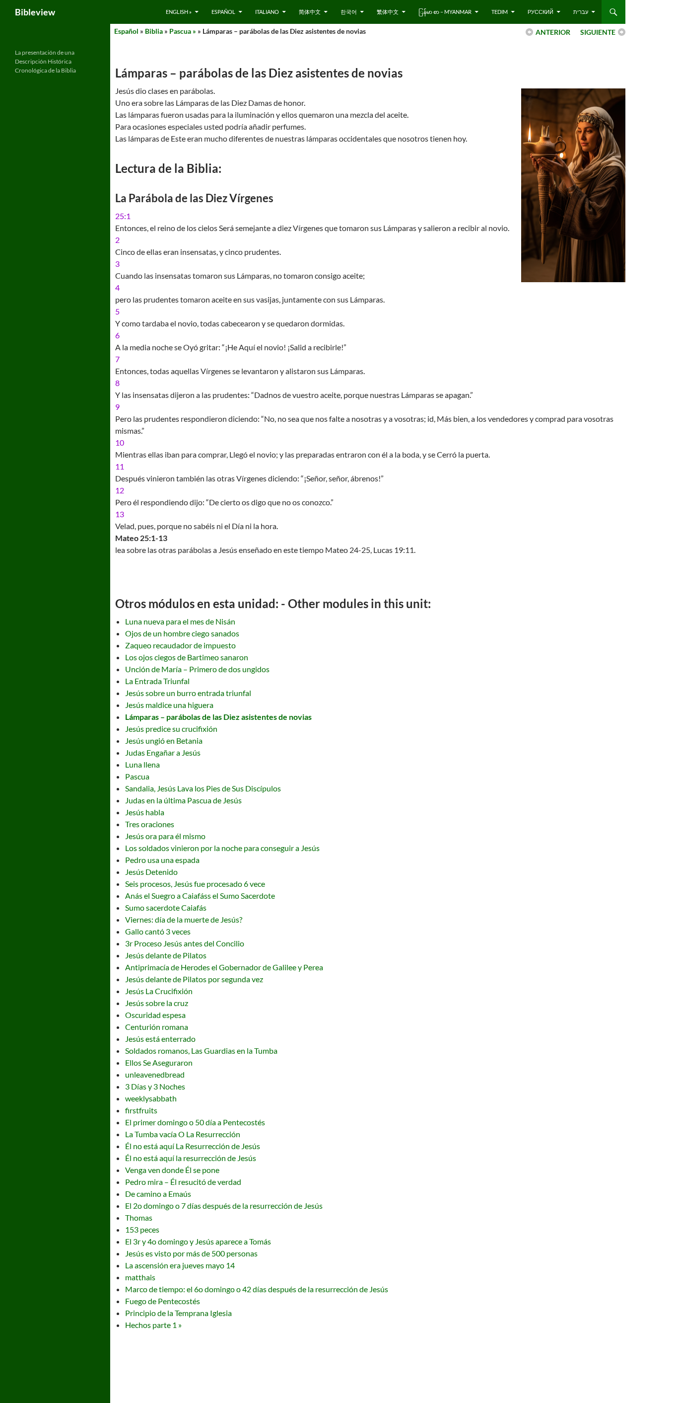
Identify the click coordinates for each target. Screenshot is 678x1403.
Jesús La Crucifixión (159, 991)
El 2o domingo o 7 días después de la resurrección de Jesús (224, 1205)
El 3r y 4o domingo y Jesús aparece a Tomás (198, 1241)
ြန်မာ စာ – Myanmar (445, 11)
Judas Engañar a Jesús (163, 752)
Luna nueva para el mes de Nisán (180, 621)
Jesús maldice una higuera (169, 704)
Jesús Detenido (151, 871)
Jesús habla (144, 812)
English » (179, 11)
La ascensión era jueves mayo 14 (180, 1265)
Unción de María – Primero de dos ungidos (197, 669)
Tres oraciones (149, 824)
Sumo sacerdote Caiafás (165, 907)
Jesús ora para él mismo (165, 836)
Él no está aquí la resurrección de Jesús (190, 1158)
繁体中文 (388, 11)
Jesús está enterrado (160, 1038)
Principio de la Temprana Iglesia (178, 1313)
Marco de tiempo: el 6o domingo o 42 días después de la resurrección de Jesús (256, 1289)
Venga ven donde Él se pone (172, 1169)
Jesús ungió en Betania (164, 740)
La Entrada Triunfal (157, 681)
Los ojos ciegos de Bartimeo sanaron (186, 657)
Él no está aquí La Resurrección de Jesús (192, 1146)
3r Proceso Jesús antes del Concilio (184, 943)
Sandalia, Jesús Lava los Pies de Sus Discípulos (203, 788)
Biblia (154, 31)
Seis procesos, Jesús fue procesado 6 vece (195, 883)
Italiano (267, 11)
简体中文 (310, 11)
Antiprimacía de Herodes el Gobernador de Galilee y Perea (224, 967)
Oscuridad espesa (155, 1014)
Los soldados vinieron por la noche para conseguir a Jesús (222, 848)
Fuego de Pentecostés (162, 1301)
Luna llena (142, 764)
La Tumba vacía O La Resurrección (182, 1134)
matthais (140, 1277)
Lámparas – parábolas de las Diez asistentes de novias (218, 716)
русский (540, 11)
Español (223, 11)
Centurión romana (156, 1026)
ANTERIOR (553, 32)
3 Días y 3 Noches (155, 1086)
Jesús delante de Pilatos (165, 955)
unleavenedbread (155, 1074)
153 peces (142, 1229)
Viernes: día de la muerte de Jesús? (183, 919)
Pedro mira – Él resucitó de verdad (183, 1181)
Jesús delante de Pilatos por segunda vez (194, 979)
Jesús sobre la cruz (156, 1003)
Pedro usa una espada (162, 859)
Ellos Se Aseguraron (159, 1062)
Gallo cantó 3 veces (158, 931)
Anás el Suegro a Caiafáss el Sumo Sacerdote (200, 895)
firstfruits (141, 1110)
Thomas (138, 1217)
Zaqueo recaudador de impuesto (180, 645)
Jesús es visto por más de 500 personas (191, 1253)
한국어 (348, 11)
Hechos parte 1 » (153, 1324)
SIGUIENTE (597, 32)
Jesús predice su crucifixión (171, 728)
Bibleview (35, 11)
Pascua (137, 776)
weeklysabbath (151, 1098)
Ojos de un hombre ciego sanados (182, 633)
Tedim (499, 11)
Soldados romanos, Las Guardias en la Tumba (201, 1050)
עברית (580, 11)
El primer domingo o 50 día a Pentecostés (195, 1122)
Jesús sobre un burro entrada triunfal (188, 693)
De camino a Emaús (158, 1193)
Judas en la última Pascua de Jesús (183, 800)
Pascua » (182, 31)
